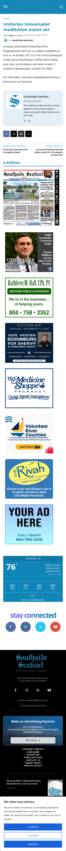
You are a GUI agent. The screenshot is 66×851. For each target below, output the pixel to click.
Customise (33, 835)
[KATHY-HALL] (29, 316)
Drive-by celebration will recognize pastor (15, 150)
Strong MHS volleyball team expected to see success (23, 782)
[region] (33, 824)
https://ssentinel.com (32, 101)
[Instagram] (29, 120)
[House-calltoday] (29, 543)
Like (10, 623)
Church (6, 18)
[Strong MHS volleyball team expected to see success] (55, 788)
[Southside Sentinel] (6, 40)
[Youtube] (49, 690)
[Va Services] (29, 452)
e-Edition (11, 162)
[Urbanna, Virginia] (33, 7)
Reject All (33, 844)
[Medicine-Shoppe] (29, 407)
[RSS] (38, 690)
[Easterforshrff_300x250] (29, 271)
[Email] (14, 134)
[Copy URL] (28, 134)
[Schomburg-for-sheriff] (29, 361)
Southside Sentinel (22, 40)
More (33, 595)
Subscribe (55, 623)
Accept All (33, 827)
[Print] (21, 134)
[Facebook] (25, 120)
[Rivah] (29, 498)
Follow (25, 623)
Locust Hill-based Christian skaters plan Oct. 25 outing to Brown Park (49, 152)
